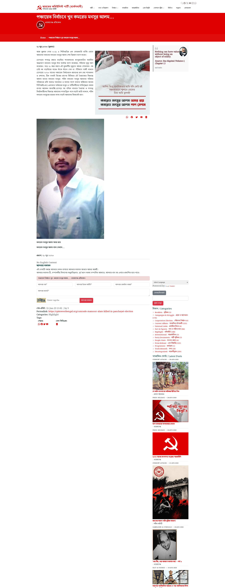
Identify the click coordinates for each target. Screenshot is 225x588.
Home (43, 37)
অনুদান (178, 8)
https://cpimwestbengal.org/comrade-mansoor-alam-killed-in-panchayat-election (91, 311)
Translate (172, 286)
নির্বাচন (114, 8)
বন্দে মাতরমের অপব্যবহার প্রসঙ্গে (164, 423)
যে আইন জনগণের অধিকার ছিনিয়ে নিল (166, 391)
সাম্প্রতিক (125, 8)
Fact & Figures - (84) (170, 329)
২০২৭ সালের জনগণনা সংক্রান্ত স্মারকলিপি (167, 456)
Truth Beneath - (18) (165, 348)
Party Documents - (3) (168, 337)
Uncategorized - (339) (168, 351)
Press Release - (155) (168, 343)
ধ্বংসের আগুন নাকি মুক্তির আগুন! (164, 520)
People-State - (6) (167, 340)
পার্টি (91, 8)
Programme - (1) (165, 346)
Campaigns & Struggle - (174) (170, 316)
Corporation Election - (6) (171, 320)
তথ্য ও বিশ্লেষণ (103, 8)
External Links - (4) (168, 326)
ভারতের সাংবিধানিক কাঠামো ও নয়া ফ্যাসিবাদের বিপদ (170, 585)
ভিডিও (170, 8)
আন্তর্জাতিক (135, 8)
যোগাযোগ (187, 8)
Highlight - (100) (165, 332)
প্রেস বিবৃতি (146, 8)
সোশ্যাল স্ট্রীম (158, 8)
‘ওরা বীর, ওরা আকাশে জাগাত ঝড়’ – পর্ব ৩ (167, 561)
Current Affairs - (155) (171, 323)
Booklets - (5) (163, 312)
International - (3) (167, 334)
